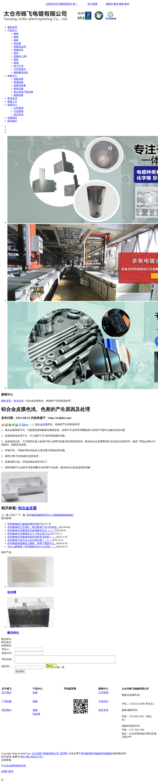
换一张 (60, 667)
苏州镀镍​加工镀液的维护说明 (23, 524)
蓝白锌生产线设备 (23, 92)
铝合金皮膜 (41, 424)
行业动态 (103, 701)
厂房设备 (7, 701)
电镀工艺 (12, 101)
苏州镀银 (106, 753)
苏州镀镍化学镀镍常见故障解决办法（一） (30, 530)
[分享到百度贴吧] (20, 425)
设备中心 (12, 75)
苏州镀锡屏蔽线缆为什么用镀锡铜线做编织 (50, 515)
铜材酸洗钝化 (21, 72)
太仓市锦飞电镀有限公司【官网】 (50, 753)
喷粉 (16, 59)
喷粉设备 (18, 88)
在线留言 (12, 117)
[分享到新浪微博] (3, 425)
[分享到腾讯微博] (9, 425)
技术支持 (18, 114)
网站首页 (12, 27)
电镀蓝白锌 (20, 46)
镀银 (121, 4)
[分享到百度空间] (13, 425)
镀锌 (126, 4)
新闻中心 (12, 104)
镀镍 (115, 4)
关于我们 (7, 692)
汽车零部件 (20, 69)
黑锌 (16, 53)
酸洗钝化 (13, 632)
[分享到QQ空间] (6, 425)
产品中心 (12, 30)
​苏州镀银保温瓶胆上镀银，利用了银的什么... (31, 543)
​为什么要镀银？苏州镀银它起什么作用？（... (31, 546)
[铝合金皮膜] (24, 501)
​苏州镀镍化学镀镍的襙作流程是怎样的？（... (31, 537)
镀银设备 (18, 95)
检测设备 (18, 82)
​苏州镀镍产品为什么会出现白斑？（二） (29, 540)
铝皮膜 (17, 43)
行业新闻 (18, 111)
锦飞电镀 (93, 4)
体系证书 (12, 98)
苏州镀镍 (96, 753)
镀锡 (16, 37)
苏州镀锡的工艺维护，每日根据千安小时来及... (33, 527)
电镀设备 (18, 79)
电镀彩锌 (18, 49)
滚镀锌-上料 (20, 56)
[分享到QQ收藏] (16, 425)
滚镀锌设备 (20, 85)
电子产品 (18, 66)
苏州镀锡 (86, 753)
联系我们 (12, 121)
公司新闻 (18, 108)
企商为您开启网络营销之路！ (62, 4)
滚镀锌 (109, 4)
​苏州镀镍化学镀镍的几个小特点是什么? (28, 533)
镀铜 (16, 62)
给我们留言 (7, 771)
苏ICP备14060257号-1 (32, 756)
